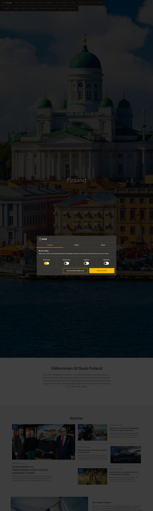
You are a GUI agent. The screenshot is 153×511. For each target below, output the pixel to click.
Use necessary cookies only (75, 271)
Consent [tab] (50, 245)
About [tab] (103, 245)
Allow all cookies (102, 271)
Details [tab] (76, 245)
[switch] (66, 263)
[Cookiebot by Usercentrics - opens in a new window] (106, 239)
